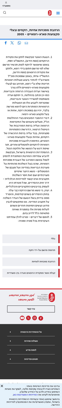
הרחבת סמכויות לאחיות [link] (43, 261)
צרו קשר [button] (31, 309)
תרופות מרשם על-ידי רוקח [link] (42, 250)
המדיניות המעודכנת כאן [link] (25, 395)
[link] (6, 5)
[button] (57, 13)
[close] (2, 387)
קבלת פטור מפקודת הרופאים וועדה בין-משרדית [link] (31, 273)
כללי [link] (53, 239)
